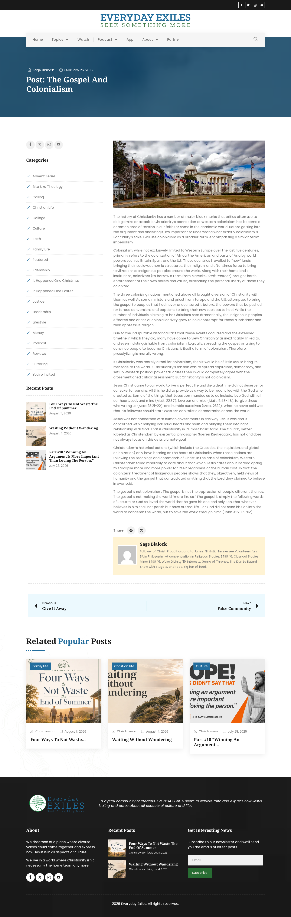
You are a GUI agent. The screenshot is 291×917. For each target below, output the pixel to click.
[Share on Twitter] (142, 530)
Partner (173, 39)
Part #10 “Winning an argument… (216, 742)
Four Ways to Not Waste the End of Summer (73, 406)
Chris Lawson (45, 731)
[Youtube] (262, 5)
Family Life (41, 666)
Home (38, 39)
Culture (202, 666)
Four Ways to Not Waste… (58, 739)
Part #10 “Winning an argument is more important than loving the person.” (74, 456)
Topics (57, 39)
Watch (83, 39)
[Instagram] (255, 5)
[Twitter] (248, 5)
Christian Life (124, 666)
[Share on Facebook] (131, 530)
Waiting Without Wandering (73, 428)
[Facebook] (241, 5)
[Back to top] (281, 907)
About (147, 39)
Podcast (105, 39)
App (130, 39)
